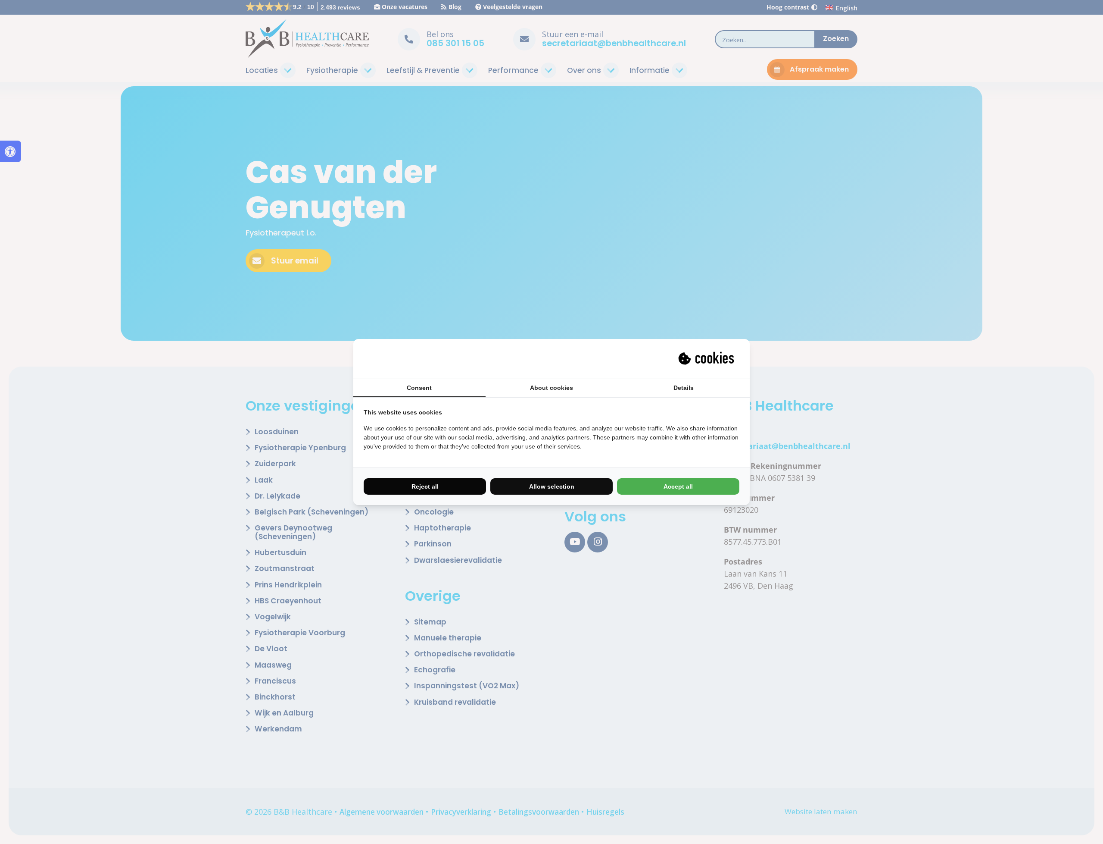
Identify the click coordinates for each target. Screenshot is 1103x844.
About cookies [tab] (551, 387)
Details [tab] (683, 387)
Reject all (425, 486)
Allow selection (551, 486)
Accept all (678, 486)
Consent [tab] (419, 387)
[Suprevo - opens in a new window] (707, 358)
